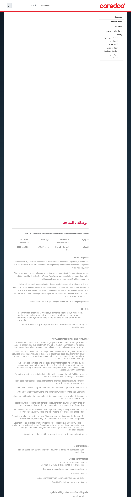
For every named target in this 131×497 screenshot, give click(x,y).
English (45, 5)
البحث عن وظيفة (110, 38)
